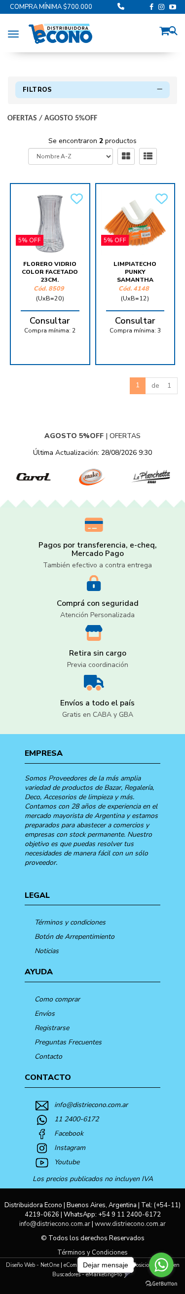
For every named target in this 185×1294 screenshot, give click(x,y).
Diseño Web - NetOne (32, 1265)
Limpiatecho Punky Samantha (134, 272)
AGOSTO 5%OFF (70, 118)
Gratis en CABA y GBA (97, 714)
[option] (30, 477)
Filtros (37, 89)
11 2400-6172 (76, 1119)
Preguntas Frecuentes (68, 1042)
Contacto (48, 1056)
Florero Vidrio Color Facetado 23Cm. (50, 272)
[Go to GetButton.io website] (161, 1284)
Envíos (45, 1013)
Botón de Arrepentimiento (74, 936)
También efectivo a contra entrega (97, 565)
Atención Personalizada (97, 615)
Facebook (68, 1133)
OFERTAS (22, 118)
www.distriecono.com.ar (130, 1224)
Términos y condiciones (70, 922)
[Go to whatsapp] (161, 1265)
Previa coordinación (97, 664)
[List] (148, 156)
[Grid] (126, 156)
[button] (166, 29)
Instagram (69, 1147)
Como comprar (57, 999)
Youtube (66, 1162)
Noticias (47, 951)
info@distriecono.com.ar (91, 1104)
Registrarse (52, 1028)
